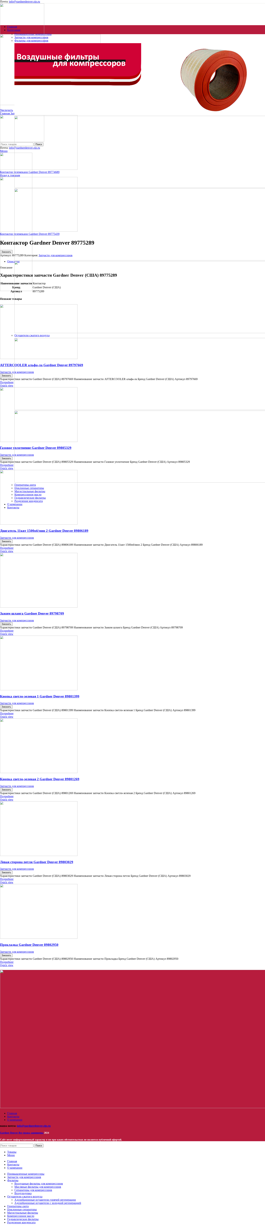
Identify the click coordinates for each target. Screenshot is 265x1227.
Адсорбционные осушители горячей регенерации (45, 1199)
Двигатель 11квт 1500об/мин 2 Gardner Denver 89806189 (44, 531)
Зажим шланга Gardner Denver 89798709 (32, 613)
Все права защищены (22, 1132)
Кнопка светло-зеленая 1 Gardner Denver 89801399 (39, 696)
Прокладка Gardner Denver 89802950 (29, 945)
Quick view (6, 385)
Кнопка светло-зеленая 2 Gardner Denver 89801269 (39, 779)
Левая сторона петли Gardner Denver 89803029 (36, 862)
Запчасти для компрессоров (17, 537)
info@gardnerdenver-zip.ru (24, 1)
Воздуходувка (23, 1193)
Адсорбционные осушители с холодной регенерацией (47, 1203)
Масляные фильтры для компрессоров (37, 1186)
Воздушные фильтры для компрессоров (38, 1183)
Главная (5, 113)
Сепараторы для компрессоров (33, 1190)
